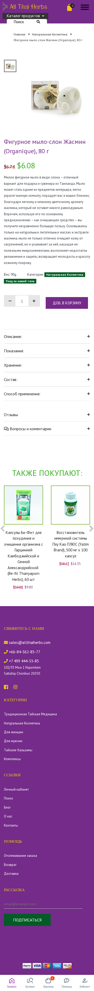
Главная (20, 34)
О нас (8, 816)
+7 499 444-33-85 (23, 660)
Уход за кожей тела (20, 281)
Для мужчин (13, 741)
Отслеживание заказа (20, 855)
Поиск (19, 21)
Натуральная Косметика (50, 34)
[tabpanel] (55, 94)
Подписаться (27, 919)
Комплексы (12, 759)
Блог (7, 807)
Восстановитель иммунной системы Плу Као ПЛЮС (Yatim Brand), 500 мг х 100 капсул (70, 544)
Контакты (11, 825)
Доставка (11, 873)
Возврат (10, 865)
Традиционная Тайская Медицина (30, 714)
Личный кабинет (16, 789)
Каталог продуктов (23, 15)
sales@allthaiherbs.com (29, 642)
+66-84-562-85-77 (24, 651)
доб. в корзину (67, 302)
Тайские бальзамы (18, 750)
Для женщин (13, 732)
